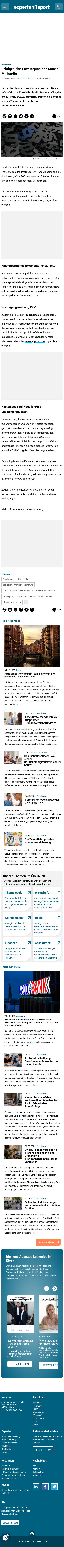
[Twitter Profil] (54, 1486)
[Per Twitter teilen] (32, 116)
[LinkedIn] (36, 1486)
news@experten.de (10, 1478)
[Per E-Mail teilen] (4, 116)
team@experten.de (17, 1472)
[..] (26, 602)
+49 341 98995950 (13, 1410)
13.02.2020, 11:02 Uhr (25, 78)
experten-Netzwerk (10, 1469)
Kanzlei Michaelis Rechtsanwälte (37, 92)
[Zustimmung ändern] (5, 1537)
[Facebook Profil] (45, 1486)
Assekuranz (7, 64)
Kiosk (6, 1493)
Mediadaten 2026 (43, 1450)
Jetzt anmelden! (10, 1523)
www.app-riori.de (11, 282)
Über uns (5, 1466)
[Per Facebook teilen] (21, 116)
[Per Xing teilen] (26, 116)
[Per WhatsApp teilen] (15, 116)
